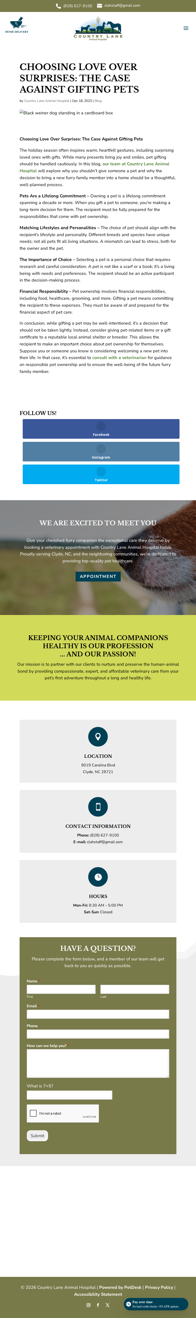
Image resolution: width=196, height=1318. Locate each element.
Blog (98, 101)
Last (103, 997)
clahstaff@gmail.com (105, 842)
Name (33, 981)
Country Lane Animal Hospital (46, 101)
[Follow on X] (107, 1305)
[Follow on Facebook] (98, 1305)
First (30, 997)
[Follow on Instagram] (88, 1305)
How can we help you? (48, 1045)
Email (33, 1006)
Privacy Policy (159, 1287)
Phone (32, 1026)
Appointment (98, 576)
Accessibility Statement (98, 1294)
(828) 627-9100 (104, 835)
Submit (37, 1136)
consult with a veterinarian (119, 357)
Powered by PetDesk (120, 1287)
